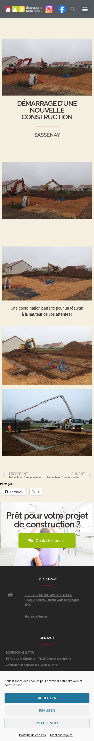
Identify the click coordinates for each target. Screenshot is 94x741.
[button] (72, 9)
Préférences (47, 723)
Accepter (47, 698)
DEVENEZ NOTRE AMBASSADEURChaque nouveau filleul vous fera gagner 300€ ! (51, 599)
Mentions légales (61, 735)
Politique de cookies (32, 735)
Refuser (47, 710)
